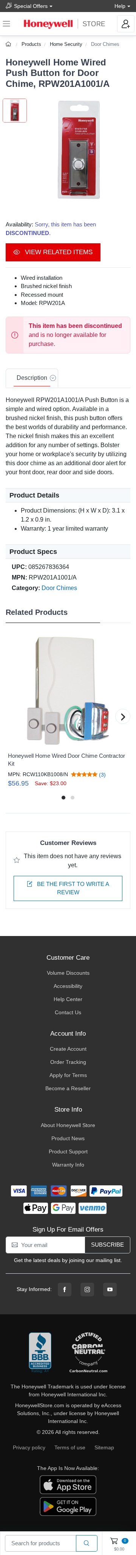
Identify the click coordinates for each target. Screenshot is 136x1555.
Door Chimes (105, 44)
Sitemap (104, 1447)
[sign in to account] (125, 23)
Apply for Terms (68, 1075)
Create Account (68, 1049)
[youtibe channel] (110, 1289)
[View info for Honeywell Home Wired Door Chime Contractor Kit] (68, 690)
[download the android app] (68, 1506)
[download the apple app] (68, 1484)
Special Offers (31, 6)
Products (31, 44)
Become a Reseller (68, 1088)
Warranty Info (68, 1165)
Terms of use (69, 1447)
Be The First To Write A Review (72, 888)
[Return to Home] (9, 44)
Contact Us (68, 1012)
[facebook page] (64, 1289)
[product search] (86, 1543)
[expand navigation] (6, 24)
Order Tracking (68, 1062)
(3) (101, 774)
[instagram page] (87, 1289)
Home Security (66, 44)
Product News (68, 1138)
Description (32, 378)
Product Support (68, 1151)
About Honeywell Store (68, 1125)
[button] (78, 150)
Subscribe (107, 1244)
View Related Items (58, 252)
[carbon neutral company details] (88, 1353)
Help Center (68, 999)
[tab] (32, 378)
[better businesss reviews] (40, 1353)
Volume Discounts (68, 973)
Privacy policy (29, 1447)
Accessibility (68, 986)
